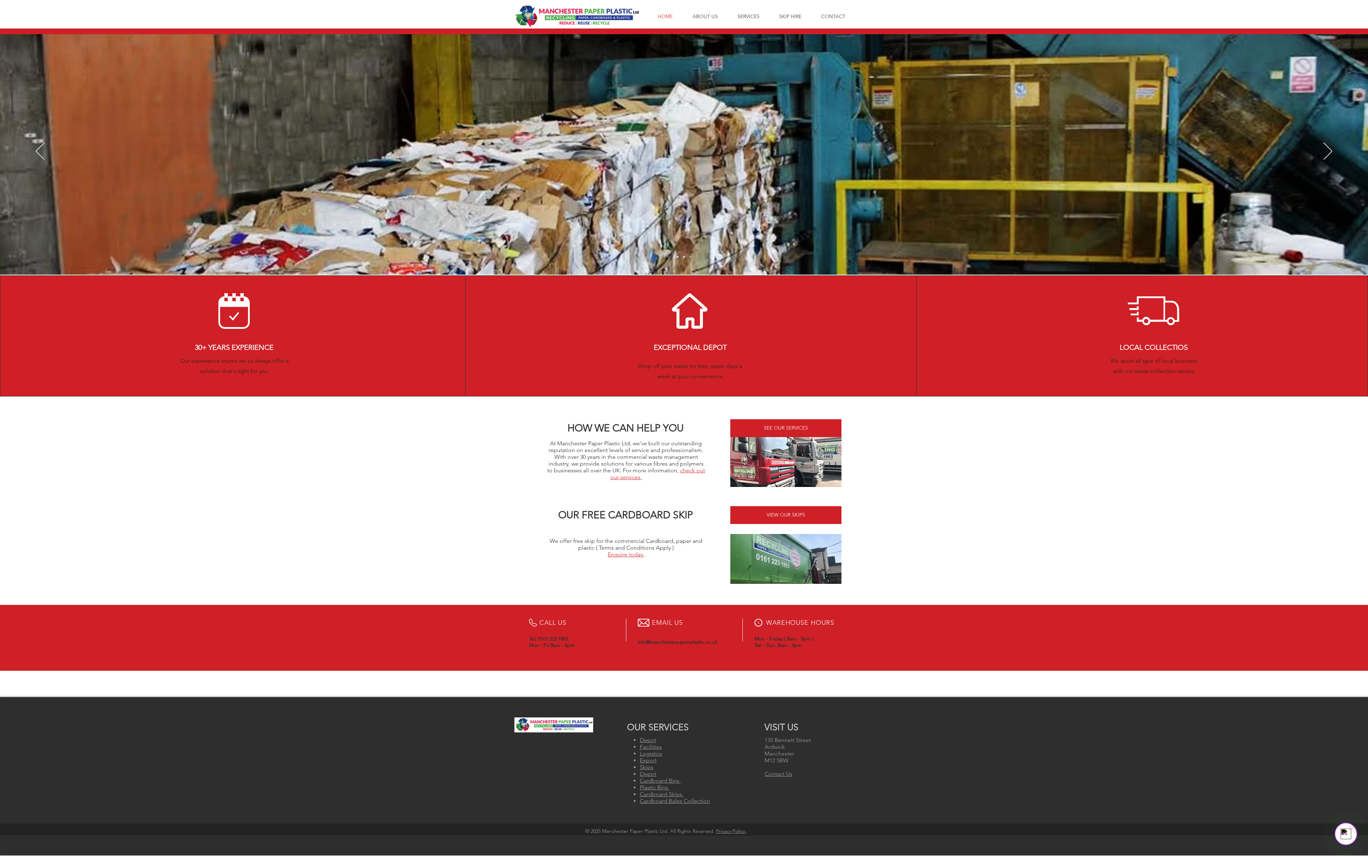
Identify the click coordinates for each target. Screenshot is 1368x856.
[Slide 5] (690, 257)
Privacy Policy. (731, 831)
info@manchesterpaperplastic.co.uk (677, 642)
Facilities (651, 746)
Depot (648, 740)
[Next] (1327, 151)
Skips (646, 767)
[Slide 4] (684, 257)
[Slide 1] (678, 257)
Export (648, 760)
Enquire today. (626, 554)
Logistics (651, 753)
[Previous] (40, 151)
